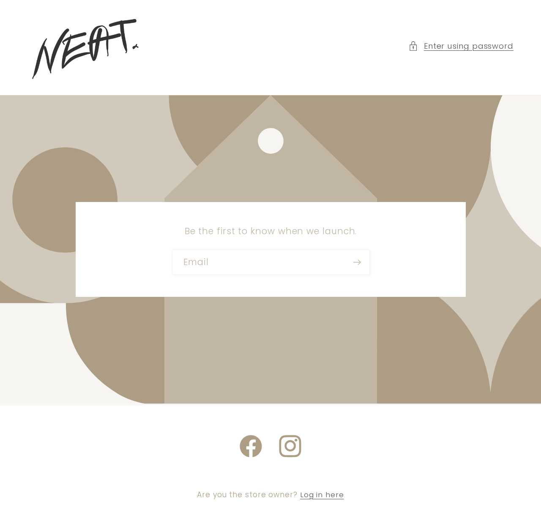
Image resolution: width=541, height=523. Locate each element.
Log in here (322, 495)
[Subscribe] (357, 262)
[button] (461, 46)
